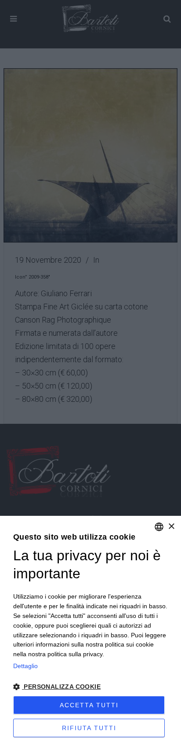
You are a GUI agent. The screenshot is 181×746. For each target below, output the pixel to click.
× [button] (171, 526)
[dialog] (90, 631)
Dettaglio (25, 665)
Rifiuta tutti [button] (89, 727)
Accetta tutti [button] (89, 705)
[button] (90, 687)
